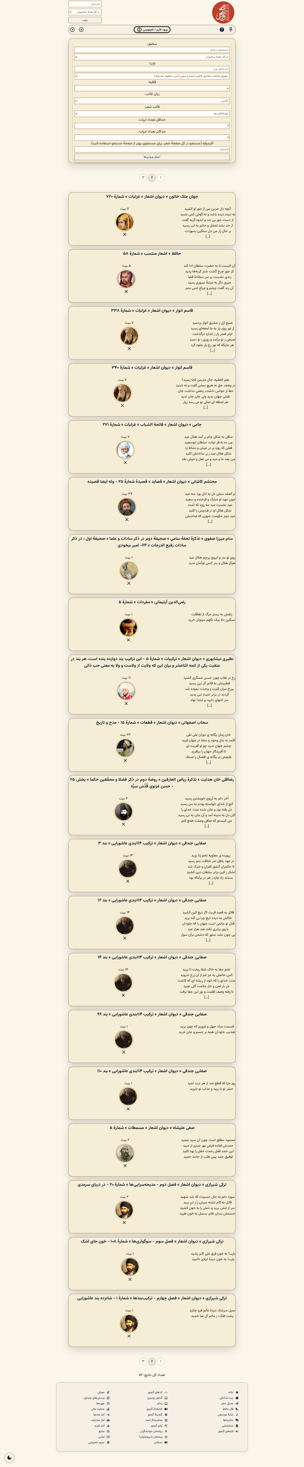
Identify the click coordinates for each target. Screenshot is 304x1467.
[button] (230, 29)
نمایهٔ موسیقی (226, 1414)
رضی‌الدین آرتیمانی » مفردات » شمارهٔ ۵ (152, 602)
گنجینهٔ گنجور (155, 1414)
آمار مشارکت (98, 1420)
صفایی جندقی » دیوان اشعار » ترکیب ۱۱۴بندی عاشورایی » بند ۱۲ (152, 900)
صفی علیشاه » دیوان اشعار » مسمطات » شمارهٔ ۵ (152, 1128)
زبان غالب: (152, 94)
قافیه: (152, 82)
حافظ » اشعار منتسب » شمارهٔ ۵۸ (152, 253)
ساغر (160, 1403)
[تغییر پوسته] (9, 1458)
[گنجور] (223, 12)
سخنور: (152, 44)
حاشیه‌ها (228, 1420)
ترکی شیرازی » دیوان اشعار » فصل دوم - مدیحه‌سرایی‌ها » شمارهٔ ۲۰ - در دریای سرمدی (152, 1184)
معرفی (101, 1392)
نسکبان (158, 1442)
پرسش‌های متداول (94, 1398)
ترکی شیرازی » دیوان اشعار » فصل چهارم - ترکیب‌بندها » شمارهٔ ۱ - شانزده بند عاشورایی (152, 1298)
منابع (102, 1431)
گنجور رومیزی (155, 1398)
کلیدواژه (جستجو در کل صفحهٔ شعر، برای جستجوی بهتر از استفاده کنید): (152, 143)
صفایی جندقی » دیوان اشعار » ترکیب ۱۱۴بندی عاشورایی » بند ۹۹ (152, 1014)
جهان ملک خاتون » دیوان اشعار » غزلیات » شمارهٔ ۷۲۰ (152, 196)
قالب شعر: (152, 107)
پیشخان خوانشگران (151, 1431)
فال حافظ (228, 1409)
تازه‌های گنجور (226, 1431)
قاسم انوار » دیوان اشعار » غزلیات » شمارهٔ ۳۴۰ (152, 367)
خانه (231, 1392)
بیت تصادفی (227, 1398)
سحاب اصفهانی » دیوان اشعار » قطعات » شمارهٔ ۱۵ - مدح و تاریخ (152, 722)
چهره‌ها (100, 1403)
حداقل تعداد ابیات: (152, 120)
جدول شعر (227, 1403)
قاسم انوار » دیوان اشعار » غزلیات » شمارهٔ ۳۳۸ (152, 310)
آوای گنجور (157, 1426)
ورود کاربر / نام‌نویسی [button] (155, 29)
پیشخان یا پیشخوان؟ (151, 1437)
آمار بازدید (99, 1426)
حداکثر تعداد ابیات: (152, 131)
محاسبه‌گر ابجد (154, 1420)
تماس (101, 1437)
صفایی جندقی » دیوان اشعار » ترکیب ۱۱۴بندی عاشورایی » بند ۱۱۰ (152, 1071)
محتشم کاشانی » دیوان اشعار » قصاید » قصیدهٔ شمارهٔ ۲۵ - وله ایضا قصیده (152, 481)
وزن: (152, 63)
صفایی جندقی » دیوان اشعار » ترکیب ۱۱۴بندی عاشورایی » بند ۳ (152, 843)
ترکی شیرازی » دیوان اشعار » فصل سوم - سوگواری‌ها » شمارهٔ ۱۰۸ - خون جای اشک (152, 1241)
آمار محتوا (99, 1414)
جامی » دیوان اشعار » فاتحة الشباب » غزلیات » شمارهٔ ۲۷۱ (152, 424)
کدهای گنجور (155, 1392)
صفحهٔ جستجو (121, 143)
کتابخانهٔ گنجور (154, 1409)
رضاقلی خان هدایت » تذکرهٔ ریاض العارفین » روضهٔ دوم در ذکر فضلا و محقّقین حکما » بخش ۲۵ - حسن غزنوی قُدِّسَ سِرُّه (152, 783)
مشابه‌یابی (228, 1426)
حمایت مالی (98, 1409)
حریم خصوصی (96, 1442)
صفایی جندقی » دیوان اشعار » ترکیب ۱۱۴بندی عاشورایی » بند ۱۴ (152, 957)
